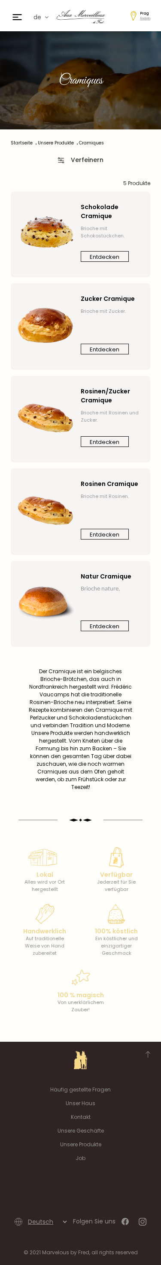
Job (80, 1158)
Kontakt (81, 1117)
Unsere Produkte (80, 1144)
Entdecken (104, 257)
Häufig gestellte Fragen (80, 1089)
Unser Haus (80, 1103)
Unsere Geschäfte (81, 1130)
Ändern (145, 18)
